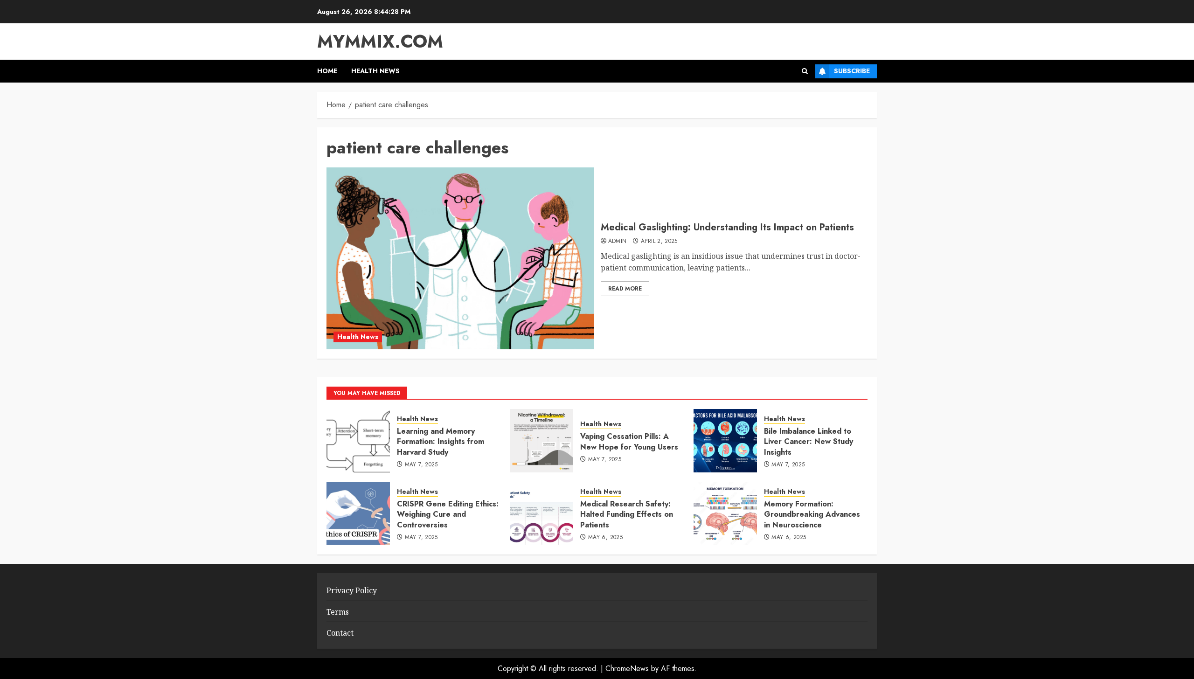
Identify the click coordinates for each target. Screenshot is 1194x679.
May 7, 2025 (421, 465)
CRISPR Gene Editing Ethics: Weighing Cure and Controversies (448, 514)
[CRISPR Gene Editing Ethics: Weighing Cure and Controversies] (358, 513)
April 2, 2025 (659, 241)
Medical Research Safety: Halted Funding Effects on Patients (626, 514)
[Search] (805, 71)
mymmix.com (380, 41)
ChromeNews (627, 668)
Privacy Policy (351, 590)
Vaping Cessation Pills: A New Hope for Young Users (629, 441)
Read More (625, 288)
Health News (375, 71)
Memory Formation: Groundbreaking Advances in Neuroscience (812, 514)
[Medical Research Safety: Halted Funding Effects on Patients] (541, 513)
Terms (337, 612)
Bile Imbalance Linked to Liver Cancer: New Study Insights (808, 441)
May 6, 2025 (605, 537)
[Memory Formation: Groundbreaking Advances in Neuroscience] (725, 513)
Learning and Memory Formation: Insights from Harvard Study (440, 441)
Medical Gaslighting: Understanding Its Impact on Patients (727, 227)
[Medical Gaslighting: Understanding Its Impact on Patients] (460, 258)
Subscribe (852, 71)
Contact (340, 633)
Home (327, 71)
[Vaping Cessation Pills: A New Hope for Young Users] (541, 440)
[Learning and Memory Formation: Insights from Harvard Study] (358, 440)
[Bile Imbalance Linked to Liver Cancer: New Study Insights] (725, 440)
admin (617, 241)
